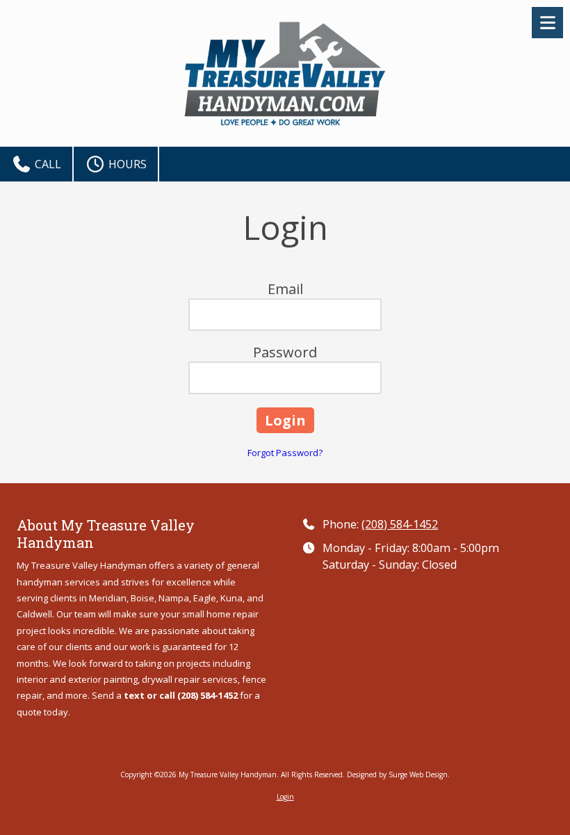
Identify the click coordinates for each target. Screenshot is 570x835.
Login (285, 797)
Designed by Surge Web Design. (398, 774)
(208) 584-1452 (399, 524)
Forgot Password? (285, 452)
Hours (126, 164)
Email (285, 288)
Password (285, 352)
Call (46, 164)
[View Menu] (547, 22)
